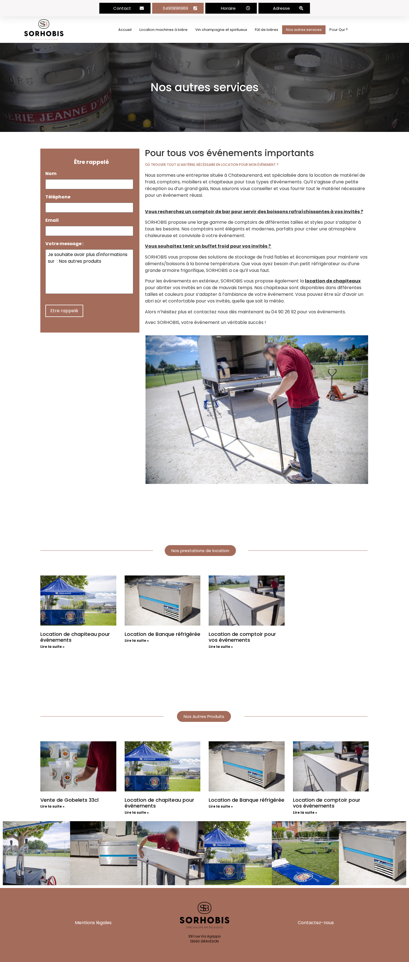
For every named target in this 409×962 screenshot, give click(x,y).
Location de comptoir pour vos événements (242, 637)
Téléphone (57, 197)
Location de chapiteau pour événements (75, 637)
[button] (125, 8)
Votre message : (64, 244)
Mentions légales (93, 922)
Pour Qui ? (338, 29)
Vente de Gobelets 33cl (69, 799)
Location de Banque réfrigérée (162, 634)
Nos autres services (304, 29)
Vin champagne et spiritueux (221, 29)
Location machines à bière (163, 29)
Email (52, 220)
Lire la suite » (52, 646)
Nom (50, 174)
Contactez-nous (316, 922)
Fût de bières (266, 29)
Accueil (125, 29)
